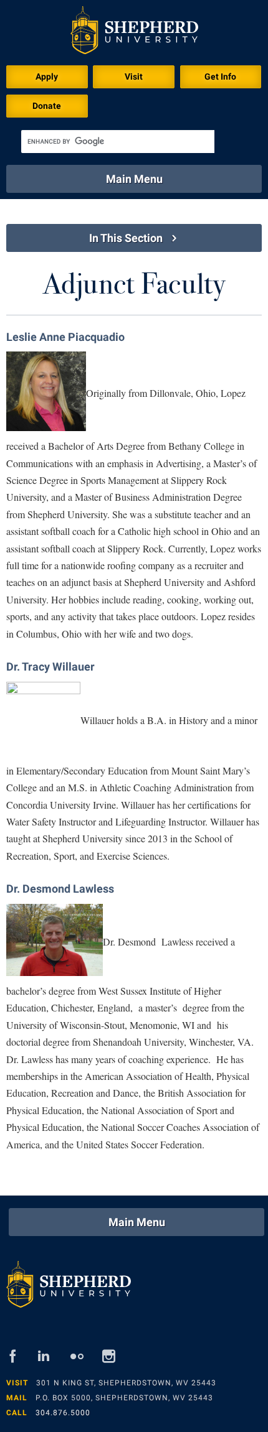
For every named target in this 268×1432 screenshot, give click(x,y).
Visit (134, 76)
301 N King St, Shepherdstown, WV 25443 (126, 1383)
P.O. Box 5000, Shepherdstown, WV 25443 (124, 1397)
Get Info (220, 76)
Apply (47, 76)
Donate (46, 106)
